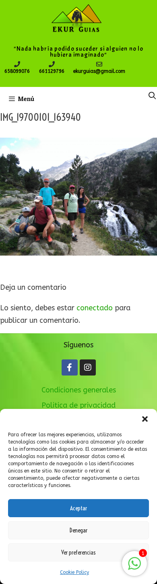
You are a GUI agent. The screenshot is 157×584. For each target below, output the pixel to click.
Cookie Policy (74, 572)
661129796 (51, 71)
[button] (145, 419)
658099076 (17, 71)
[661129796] (52, 64)
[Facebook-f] (70, 367)
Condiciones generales (78, 390)
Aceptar (78, 508)
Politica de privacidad (78, 405)
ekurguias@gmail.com (99, 71)
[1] (134, 567)
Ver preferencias (78, 552)
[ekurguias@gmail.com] (99, 64)
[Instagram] (88, 367)
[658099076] (17, 64)
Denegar (78, 530)
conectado (94, 307)
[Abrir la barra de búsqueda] (152, 96)
